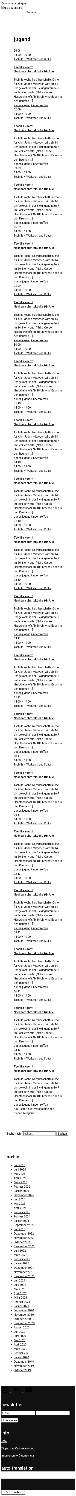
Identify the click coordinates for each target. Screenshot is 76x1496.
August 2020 (22, 1327)
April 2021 (20, 1293)
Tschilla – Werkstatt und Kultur (32, 59)
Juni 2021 (20, 1284)
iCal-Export (20, 1109)
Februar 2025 (22, 1212)
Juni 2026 (20, 1169)
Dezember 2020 (24, 1310)
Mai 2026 (19, 1173)
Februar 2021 (22, 1302)
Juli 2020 (19, 1331)
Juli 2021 (19, 1280)
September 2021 (24, 1276)
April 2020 (20, 1344)
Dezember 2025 (24, 1195)
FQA (4, 1441)
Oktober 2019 (22, 1370)
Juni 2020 (20, 1336)
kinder (35, 105)
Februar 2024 (22, 1216)
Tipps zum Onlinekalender (17, 1448)
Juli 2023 (19, 1229)
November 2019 (24, 1366)
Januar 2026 (21, 1191)
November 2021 (24, 1272)
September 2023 (24, 1225)
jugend (26, 105)
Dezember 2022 (24, 1233)
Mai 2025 (19, 1203)
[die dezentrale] (11, 7)
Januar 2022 (21, 1263)
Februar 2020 (22, 1353)
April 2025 (20, 1208)
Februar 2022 (22, 1259)
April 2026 (20, 1178)
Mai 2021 (19, 1289)
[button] (4, 1392)
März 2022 (20, 1255)
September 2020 (24, 1323)
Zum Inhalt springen (13, 3)
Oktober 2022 (22, 1242)
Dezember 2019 (24, 1361)
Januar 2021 (21, 1306)
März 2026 (20, 1182)
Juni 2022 (20, 1250)
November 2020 (24, 1314)
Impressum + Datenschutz (17, 1455)
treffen (43, 105)
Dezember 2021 (24, 1267)
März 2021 (20, 1297)
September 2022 (24, 1246)
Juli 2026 (19, 1165)
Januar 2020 (21, 1357)
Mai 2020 (19, 1340)
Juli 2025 (19, 1199)
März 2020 (20, 1349)
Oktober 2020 (22, 1319)
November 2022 (24, 1238)
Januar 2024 (21, 1220)
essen (18, 105)
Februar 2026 (22, 1186)
